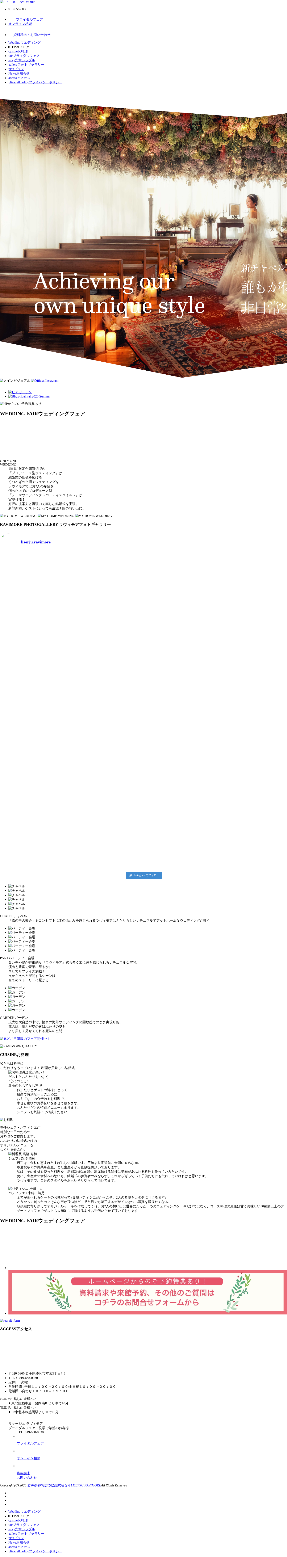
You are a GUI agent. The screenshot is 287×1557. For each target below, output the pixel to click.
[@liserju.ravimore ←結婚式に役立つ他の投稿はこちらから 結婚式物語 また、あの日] (252, 711)
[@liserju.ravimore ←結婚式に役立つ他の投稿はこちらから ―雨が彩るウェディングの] (107, 837)
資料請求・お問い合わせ (31, 35)
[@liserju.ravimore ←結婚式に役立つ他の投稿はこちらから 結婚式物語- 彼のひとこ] (107, 775)
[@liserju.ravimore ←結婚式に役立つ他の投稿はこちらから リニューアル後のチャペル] (180, 714)
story (21, 60)
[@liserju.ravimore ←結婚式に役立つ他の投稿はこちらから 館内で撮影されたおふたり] (107, 714)
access (19, 78)
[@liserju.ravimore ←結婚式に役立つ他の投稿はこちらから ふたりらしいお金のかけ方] (35, 586)
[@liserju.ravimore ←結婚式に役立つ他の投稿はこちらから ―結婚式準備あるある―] (107, 650)
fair (24, 56)
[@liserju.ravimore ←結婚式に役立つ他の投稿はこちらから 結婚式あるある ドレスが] (252, 650)
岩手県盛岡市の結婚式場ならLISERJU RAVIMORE (63, 1485)
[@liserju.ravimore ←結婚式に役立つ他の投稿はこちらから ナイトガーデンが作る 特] (180, 775)
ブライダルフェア (29, 19)
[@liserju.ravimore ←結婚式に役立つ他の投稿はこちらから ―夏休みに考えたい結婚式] (180, 586)
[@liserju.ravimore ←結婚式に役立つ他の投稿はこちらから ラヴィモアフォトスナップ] (35, 714)
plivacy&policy (35, 82)
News (19, 73)
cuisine (18, 51)
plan (16, 69)
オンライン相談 (20, 24)
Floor (20, 47)
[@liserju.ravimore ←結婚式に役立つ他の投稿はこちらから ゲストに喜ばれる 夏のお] (252, 775)
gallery (26, 64)
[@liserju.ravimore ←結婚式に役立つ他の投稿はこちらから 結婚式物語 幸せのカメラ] (35, 775)
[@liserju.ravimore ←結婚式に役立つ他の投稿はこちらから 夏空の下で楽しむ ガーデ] (35, 835)
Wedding (24, 42)
